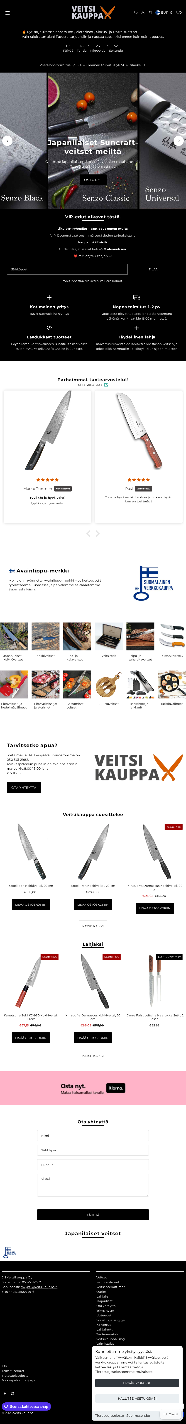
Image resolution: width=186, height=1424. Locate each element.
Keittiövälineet (172, 704)
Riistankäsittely (172, 656)
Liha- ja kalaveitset (75, 657)
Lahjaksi (93, 944)
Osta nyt (93, 180)
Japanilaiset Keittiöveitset (13, 657)
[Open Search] (136, 12)
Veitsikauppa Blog (110, 1339)
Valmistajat (105, 1343)
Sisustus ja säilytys (110, 1320)
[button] (89, 533)
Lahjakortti (105, 1329)
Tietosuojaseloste (109, 1416)
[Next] (179, 141)
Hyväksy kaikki (137, 1383)
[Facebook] (5, 1393)
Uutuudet (104, 1315)
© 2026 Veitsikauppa (18, 1413)
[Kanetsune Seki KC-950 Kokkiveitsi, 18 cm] (31, 981)
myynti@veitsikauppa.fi (39, 1287)
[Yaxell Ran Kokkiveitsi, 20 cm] (93, 851)
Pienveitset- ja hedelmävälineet (14, 705)
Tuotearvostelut (108, 1334)
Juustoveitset (109, 704)
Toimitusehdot (13, 1371)
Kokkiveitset (46, 656)
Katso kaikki (93, 926)
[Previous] (7, 141)
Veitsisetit (109, 656)
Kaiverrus (103, 1324)
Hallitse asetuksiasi (137, 1398)
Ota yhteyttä (23, 788)
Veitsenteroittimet (110, 1287)
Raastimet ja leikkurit (139, 705)
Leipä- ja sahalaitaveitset (140, 657)
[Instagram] (12, 1393)
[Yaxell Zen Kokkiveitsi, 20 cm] (31, 851)
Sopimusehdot (138, 1416)
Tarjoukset (104, 1301)
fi (150, 12)
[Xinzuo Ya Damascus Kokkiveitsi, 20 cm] (155, 851)
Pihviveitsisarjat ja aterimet (45, 705)
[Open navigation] (35, 12)
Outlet (101, 1291)
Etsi (4, 1366)
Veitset (101, 1277)
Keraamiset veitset (75, 705)
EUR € (166, 12)
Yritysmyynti (105, 1310)
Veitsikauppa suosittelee (93, 814)
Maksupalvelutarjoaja (19, 1380)
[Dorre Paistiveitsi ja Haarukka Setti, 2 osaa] (155, 981)
